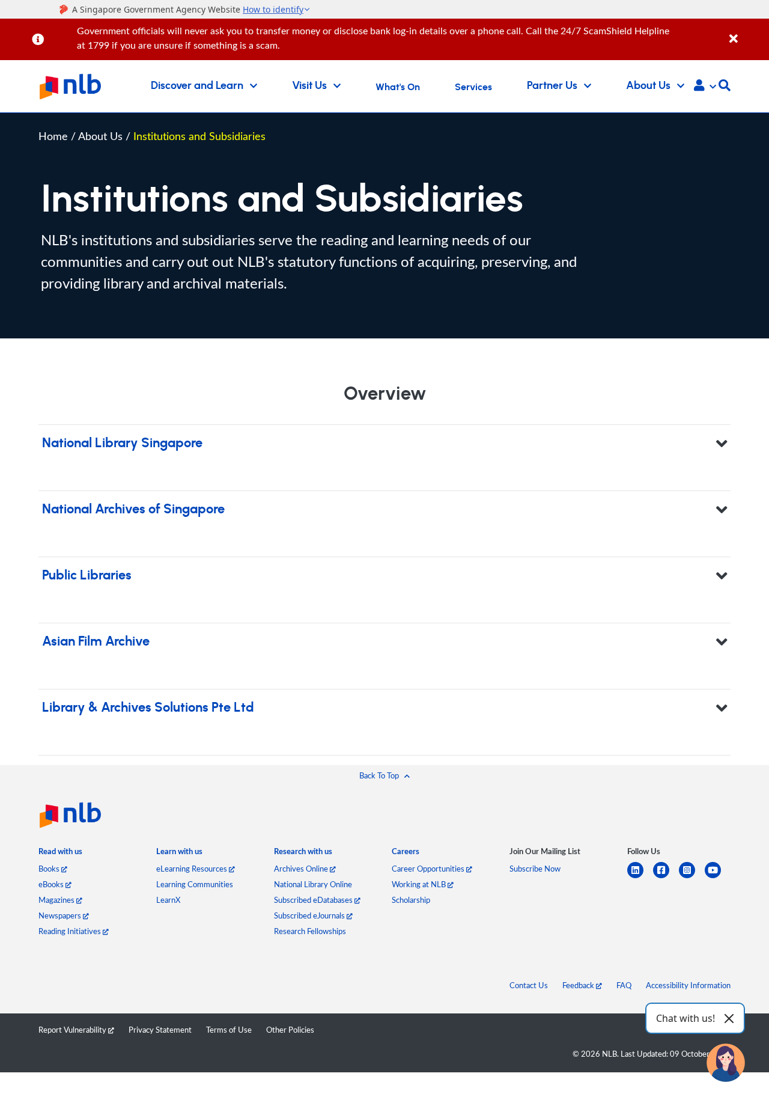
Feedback (579, 985)
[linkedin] (640, 877)
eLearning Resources (192, 868)
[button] (705, 87)
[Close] (747, 32)
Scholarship (411, 899)
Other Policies (290, 1029)
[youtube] (718, 877)
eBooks (51, 884)
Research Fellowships (310, 931)
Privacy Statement (160, 1029)
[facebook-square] (666, 877)
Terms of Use (229, 1029)
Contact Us (528, 985)
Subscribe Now (535, 868)
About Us (102, 136)
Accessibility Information (688, 985)
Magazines (57, 899)
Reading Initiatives (70, 931)
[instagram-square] (692, 877)
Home (53, 136)
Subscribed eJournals (310, 915)
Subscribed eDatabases (314, 899)
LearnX (168, 899)
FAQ (623, 985)
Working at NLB (420, 884)
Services (473, 87)
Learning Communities (194, 884)
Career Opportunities (429, 868)
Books (49, 868)
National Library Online (313, 884)
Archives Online (302, 868)
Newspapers (60, 915)
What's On (397, 87)
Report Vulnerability (73, 1029)
